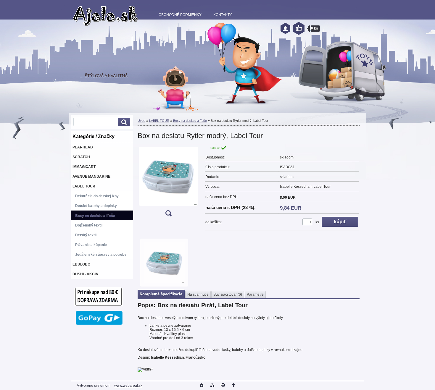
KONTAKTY (222, 15)
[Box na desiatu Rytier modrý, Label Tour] (168, 182)
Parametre (255, 294)
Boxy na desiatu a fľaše (190, 120)
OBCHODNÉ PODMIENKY (180, 15)
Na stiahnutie (198, 294)
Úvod (141, 120)
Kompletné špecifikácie (161, 294)
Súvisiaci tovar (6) (227, 294)
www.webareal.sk (128, 385)
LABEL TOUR (159, 120)
